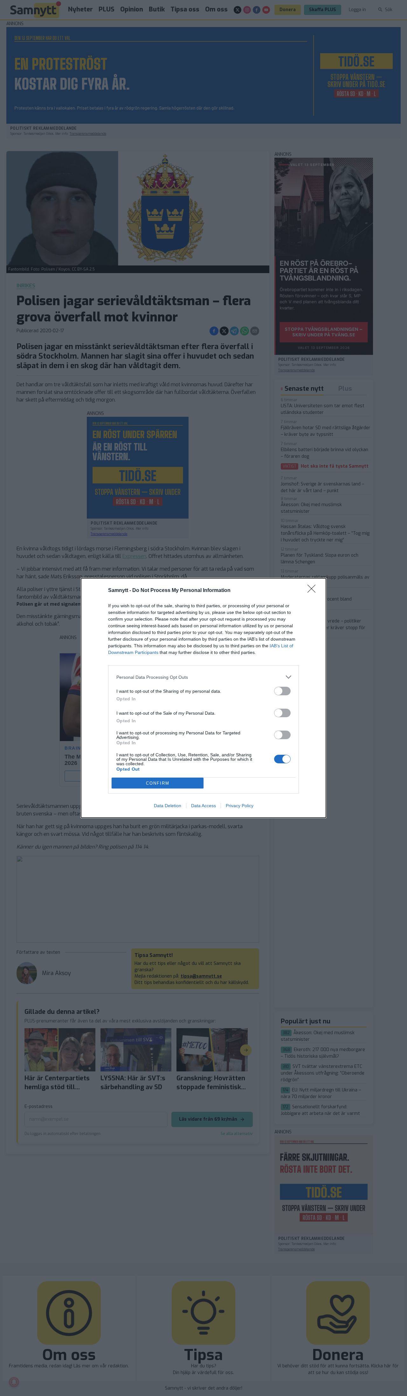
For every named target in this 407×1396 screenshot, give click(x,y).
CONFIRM (157, 783)
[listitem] (203, 677)
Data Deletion (167, 805)
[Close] (313, 591)
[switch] (282, 691)
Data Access (203, 805)
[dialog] (203, 698)
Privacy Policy (239, 805)
